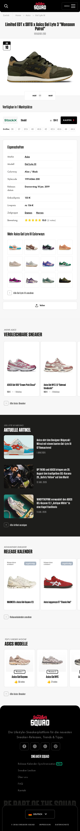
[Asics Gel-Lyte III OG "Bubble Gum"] (48, 263)
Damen (28, 212)
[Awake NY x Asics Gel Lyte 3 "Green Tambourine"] (64, 263)
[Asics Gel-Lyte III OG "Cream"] (31, 247)
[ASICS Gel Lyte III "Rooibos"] (64, 247)
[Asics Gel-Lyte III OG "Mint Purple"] (48, 247)
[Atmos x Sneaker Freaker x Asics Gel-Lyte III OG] (31, 280)
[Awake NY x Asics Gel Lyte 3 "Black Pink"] (15, 280)
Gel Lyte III (40, 15)
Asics (28, 15)
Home (18, 15)
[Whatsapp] (45, 746)
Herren (40, 212)
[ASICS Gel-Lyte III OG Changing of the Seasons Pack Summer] (48, 280)
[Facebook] (24, 746)
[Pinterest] (55, 746)
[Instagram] (34, 746)
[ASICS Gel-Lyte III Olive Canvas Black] (64, 280)
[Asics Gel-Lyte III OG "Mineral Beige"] (15, 263)
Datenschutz (62, 824)
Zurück (6, 15)
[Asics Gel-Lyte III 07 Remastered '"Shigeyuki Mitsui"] (15, 247)
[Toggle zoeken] (6, 6)
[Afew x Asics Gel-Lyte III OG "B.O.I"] (31, 263)
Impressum (45, 824)
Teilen (42, 305)
